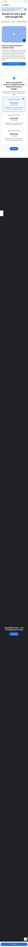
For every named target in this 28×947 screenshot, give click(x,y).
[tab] (5, 21)
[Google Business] (5, 2)
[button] (24, 40)
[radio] (14, 104)
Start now (14, 944)
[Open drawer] (2, 2)
